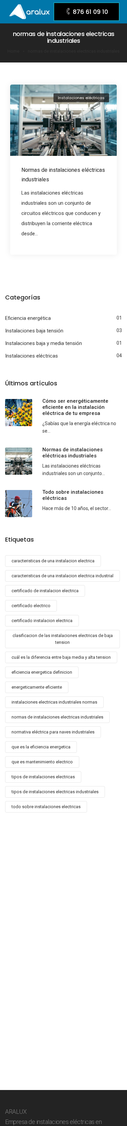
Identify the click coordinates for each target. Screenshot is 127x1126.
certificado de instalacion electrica (45, 590)
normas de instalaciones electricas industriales (57, 717)
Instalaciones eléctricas (81, 98)
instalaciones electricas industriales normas (54, 702)
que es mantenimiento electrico (42, 761)
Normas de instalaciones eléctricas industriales (63, 174)
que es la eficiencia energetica (41, 746)
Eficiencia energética (28, 318)
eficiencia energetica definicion (42, 672)
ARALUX (15, 1111)
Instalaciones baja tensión (34, 331)
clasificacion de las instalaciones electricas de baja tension (63, 639)
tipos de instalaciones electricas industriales (55, 791)
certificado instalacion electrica (42, 620)
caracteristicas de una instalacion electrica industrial (62, 575)
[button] (87, 11)
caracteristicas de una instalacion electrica (53, 560)
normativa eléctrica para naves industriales (53, 731)
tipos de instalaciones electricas (43, 776)
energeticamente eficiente (37, 687)
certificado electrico (31, 605)
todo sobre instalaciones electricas (46, 806)
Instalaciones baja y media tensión (43, 343)
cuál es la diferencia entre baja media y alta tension (61, 657)
